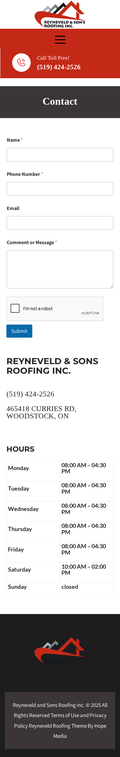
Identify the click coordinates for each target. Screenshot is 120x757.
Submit (19, 330)
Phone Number (25, 174)
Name (15, 140)
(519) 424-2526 (59, 67)
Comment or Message (32, 242)
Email (13, 208)
